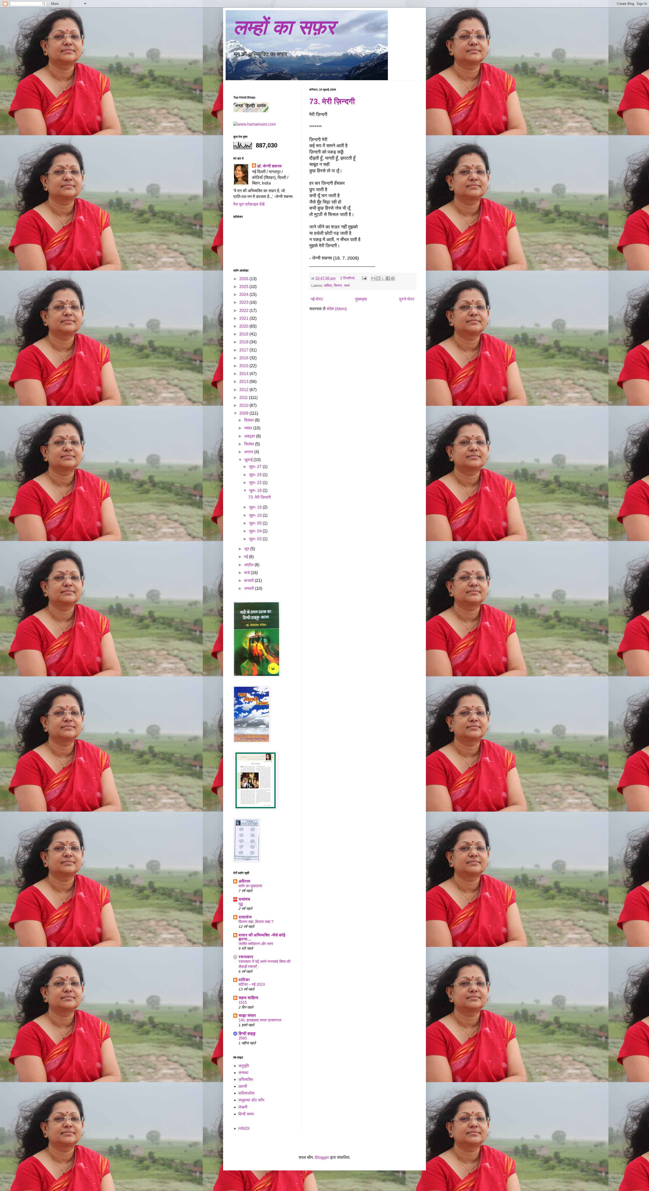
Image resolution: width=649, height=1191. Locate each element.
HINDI (243, 1128)
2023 (244, 302)
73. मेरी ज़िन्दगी (332, 101)
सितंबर (249, 444)
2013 (244, 381)
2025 (244, 286)
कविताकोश (246, 1093)
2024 (244, 294)
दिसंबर (249, 420)
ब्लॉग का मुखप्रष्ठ (250, 886)
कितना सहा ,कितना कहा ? (256, 921)
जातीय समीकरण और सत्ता (256, 944)
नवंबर (248, 428)
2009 (244, 413)
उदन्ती (242, 1086)
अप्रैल (249, 565)
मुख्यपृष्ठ (361, 299)
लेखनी (242, 1107)
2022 (244, 310)
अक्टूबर (250, 436)
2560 (243, 1038)
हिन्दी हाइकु (247, 1033)
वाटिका (244, 980)
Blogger (322, 1157)
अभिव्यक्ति (245, 1079)
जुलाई (249, 460)
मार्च (247, 573)
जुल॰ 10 (256, 515)
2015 (244, 366)
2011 (244, 397)
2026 (244, 279)
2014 (244, 374)
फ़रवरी (249, 580)
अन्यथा (243, 1072)
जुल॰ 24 (256, 475)
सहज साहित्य (248, 998)
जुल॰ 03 (256, 539)
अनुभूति (243, 1066)
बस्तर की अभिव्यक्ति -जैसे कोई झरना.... (262, 937)
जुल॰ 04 (256, 531)
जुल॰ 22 (256, 482)
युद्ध (241, 904)
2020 (244, 326)
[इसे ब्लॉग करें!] (378, 278)
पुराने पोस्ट (406, 299)
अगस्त (249, 452)
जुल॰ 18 (256, 490)
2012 (244, 390)
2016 (244, 358)
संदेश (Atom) (337, 309)
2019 (244, 334)
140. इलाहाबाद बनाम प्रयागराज (260, 1020)
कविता (328, 285)
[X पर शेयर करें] (383, 278)
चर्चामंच (244, 899)
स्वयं (347, 285)
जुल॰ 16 (256, 507)
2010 (244, 405)
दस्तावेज (245, 917)
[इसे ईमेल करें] (373, 278)
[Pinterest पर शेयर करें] (392, 278)
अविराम (244, 881)
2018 (244, 342)
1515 (243, 1002)
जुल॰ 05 (256, 523)
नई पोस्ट (317, 299)
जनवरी (249, 588)
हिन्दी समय (246, 1114)
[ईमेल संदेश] (364, 278)
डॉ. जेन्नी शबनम (269, 166)
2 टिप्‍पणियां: (348, 278)
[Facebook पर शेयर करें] (387, 278)
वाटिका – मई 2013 (252, 984)
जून (247, 549)
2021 (244, 318)
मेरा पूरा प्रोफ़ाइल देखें (248, 204)
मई (246, 557)
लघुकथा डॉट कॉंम (251, 1100)
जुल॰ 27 (256, 466)
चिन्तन (338, 285)
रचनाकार (246, 957)
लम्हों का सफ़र (284, 27)
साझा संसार (247, 1015)
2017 (244, 350)
